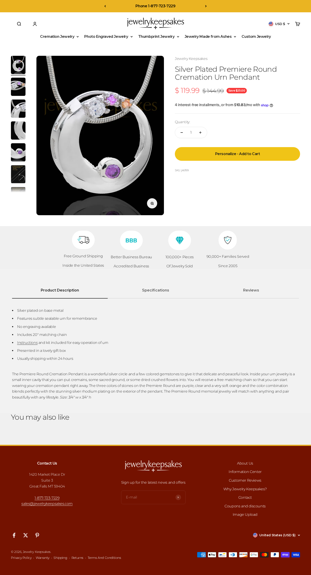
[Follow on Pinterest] (37, 535)
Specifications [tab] (155, 290)
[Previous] (105, 6)
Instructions (27, 342)
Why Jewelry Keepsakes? (245, 489)
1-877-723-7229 (47, 498)
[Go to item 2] (18, 87)
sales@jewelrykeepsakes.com (47, 503)
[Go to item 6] (18, 175)
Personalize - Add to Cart (237, 154)
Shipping (60, 558)
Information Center (245, 472)
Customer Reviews (245, 480)
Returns (77, 558)
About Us (245, 463)
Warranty (42, 558)
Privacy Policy (21, 558)
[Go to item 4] (18, 131)
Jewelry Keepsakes (191, 58)
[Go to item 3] (18, 109)
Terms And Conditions (104, 558)
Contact (245, 497)
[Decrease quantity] (181, 132)
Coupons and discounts (245, 506)
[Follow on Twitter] (26, 535)
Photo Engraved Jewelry (106, 36)
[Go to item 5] (18, 153)
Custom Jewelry (256, 36)
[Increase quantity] (200, 132)
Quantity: (182, 122)
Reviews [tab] (251, 290)
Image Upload (245, 514)
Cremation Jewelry (57, 36)
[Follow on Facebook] (14, 535)
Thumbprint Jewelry (156, 36)
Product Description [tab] (60, 290)
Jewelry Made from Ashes (208, 36)
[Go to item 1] (18, 65)
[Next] (206, 6)
